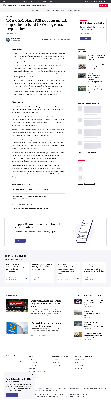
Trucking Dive (44, 1)
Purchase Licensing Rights (37, 371)
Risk (32, 10)
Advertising (55, 359)
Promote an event (89, 184)
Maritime (46, 208)
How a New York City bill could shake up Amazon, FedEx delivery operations (96, 78)
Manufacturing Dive (27, 1)
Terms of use (47, 396)
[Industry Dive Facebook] (11, 361)
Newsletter (32, 368)
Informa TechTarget (64, 388)
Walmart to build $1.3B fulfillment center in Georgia (96, 57)
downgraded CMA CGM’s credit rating (31, 119)
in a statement (31, 158)
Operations (47, 10)
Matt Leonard (16, 191)
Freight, (40, 208)
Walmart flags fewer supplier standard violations (46, 324)
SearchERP (51, 1)
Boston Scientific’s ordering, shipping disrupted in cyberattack (95, 90)
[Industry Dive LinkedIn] (7, 361)
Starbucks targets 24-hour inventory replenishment (96, 67)
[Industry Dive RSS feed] (20, 361)
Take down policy (57, 396)
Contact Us (32, 365)
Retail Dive (36, 1)
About (31, 359)
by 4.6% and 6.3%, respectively (38, 142)
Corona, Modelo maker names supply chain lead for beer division (93, 335)
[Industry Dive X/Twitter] (16, 361)
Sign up (104, 5)
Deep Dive (22, 5)
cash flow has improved (28, 140)
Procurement (55, 10)
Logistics (63, 10)
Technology (38, 10)
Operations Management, (28, 208)
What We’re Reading (35, 377)
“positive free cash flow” (39, 68)
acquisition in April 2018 (45, 59)
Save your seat (12, 395)
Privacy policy (38, 396)
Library (28, 5)
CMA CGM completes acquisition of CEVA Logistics (30, 189)
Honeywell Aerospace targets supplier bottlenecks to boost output (46, 303)
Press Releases (41, 5)
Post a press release (90, 152)
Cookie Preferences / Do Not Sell (74, 396)
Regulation (77, 10)
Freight (70, 10)
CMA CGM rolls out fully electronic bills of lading (30, 196)
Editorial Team (33, 362)
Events (34, 5)
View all (80, 152)
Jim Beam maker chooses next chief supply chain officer (93, 302)
